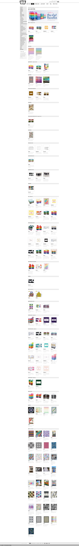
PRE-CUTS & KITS (22, 15)
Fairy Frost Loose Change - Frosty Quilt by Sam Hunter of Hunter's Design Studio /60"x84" (46, 500)
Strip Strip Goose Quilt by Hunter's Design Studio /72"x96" (54, 451)
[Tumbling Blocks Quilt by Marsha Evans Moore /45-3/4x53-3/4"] (31, 434)
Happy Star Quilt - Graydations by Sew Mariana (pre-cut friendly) (53, 463)
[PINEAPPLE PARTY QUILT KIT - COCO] (46, 201)
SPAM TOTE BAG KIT (30, 298)
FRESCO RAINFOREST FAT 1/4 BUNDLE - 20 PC (38, 32)
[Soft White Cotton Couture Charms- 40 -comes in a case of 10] (31, 240)
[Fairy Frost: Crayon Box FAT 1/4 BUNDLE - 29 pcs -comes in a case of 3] (31, 345)
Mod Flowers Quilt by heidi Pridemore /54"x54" (39, 462)
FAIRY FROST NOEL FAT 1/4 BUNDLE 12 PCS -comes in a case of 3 (46, 339)
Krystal (22, 55)
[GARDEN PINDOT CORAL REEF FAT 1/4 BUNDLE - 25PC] (31, 67)
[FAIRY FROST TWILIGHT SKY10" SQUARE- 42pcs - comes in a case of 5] (46, 368)
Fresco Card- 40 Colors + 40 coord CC (31, 43)
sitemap (38, 543)
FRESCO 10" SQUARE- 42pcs (46, 32)
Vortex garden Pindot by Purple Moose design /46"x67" (31, 85)
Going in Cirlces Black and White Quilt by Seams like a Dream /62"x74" (39, 525)
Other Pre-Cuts (22, 44)
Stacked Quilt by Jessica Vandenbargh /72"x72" (53, 512)
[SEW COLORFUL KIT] (39, 266)
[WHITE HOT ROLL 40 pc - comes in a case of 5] (46, 148)
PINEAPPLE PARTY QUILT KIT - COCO (46, 206)
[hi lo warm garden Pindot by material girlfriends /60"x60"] (39, 79)
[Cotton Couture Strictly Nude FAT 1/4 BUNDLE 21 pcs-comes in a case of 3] (46, 93)
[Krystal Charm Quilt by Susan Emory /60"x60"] (31, 494)
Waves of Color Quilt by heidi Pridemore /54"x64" (31, 462)
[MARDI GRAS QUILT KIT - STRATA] (31, 410)
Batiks (25, 52)
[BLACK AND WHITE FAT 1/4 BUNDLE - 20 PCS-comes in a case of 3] (54, 396)
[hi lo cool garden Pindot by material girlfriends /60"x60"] (46, 79)
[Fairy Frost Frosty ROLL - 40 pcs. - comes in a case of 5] (31, 357)
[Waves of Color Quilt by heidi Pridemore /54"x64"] (31, 457)
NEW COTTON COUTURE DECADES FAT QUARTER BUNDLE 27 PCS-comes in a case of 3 (54, 258)
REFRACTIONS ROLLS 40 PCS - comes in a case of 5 (31, 193)
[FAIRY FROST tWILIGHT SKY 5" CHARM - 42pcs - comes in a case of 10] (39, 368)
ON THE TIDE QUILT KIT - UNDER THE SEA (53, 415)
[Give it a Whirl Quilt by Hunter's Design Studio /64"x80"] (46, 445)
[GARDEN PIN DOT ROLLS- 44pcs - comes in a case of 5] (39, 306)
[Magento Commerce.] (23, 2)
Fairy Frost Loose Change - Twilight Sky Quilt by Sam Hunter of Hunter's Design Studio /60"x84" (31, 513)
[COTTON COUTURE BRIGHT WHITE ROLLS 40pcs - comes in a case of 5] (46, 227)
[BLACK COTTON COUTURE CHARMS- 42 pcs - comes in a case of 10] (46, 240)
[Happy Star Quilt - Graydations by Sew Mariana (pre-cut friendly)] (54, 457)
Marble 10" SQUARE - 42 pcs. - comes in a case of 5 (54, 325)
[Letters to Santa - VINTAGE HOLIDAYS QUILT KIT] (31, 421)
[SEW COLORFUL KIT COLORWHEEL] (46, 266)
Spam (21, 36)
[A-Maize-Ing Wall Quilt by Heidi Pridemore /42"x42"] (39, 445)
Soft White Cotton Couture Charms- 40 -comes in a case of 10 (31, 246)
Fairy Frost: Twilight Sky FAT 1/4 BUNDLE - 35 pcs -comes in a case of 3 (54, 362)
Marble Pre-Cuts (22, 41)
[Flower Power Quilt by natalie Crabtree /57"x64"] (46, 457)
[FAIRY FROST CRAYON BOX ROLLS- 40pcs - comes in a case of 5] (39, 345)
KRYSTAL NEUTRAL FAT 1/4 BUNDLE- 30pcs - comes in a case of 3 (31, 388)
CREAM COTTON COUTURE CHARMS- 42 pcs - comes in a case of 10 (38, 246)
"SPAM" (21, 52)
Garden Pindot (22, 19)
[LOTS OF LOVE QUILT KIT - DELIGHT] (46, 410)
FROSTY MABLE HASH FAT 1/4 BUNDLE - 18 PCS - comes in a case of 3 (39, 402)
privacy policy (33, 543)
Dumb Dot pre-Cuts (22, 37)
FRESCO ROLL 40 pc (53, 32)
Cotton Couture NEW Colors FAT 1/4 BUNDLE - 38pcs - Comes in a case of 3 (31, 233)
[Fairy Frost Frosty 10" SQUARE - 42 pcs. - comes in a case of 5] (46, 357)
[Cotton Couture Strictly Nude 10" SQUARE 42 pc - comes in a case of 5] (31, 93)
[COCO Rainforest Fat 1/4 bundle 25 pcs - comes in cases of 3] (31, 201)
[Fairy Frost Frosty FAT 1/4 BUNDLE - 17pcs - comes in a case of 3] (54, 345)
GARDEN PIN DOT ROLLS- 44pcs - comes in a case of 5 (38, 312)
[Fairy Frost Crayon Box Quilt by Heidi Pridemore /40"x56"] (39, 434)
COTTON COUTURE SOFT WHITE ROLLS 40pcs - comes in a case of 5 (54, 246)
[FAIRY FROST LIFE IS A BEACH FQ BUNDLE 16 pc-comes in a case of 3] (31, 161)
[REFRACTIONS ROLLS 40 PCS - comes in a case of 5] (31, 188)
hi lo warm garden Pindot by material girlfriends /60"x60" (39, 85)
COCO (21, 53)
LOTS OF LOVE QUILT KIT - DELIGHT (45, 415)
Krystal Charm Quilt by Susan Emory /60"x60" (30, 499)
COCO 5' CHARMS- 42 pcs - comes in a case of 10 (54, 206)
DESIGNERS (21, 8)
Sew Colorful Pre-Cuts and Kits (23, 34)
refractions (21, 30)
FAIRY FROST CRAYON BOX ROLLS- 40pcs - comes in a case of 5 (39, 351)
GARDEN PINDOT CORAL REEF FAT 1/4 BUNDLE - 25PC (31, 72)
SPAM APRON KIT (37, 298)
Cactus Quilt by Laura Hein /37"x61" (54, 439)
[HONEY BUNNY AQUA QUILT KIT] (39, 410)
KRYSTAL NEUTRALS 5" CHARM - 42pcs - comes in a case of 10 (39, 388)
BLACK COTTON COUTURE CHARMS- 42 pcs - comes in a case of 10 (46, 246)
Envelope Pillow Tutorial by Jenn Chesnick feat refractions (46, 488)
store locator (55, 0)
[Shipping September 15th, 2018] (54, 357)
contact (43, 543)
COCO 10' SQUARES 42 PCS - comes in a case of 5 (31, 218)
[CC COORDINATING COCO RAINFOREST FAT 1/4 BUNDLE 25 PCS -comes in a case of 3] (46, 213)
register (52, 0)
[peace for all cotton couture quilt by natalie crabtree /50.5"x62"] (31, 107)
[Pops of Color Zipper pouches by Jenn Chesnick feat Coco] (31, 483)
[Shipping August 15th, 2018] (31, 320)
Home (28, 7)
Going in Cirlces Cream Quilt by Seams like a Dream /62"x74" (46, 525)
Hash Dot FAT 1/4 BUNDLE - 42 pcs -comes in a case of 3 (31, 402)
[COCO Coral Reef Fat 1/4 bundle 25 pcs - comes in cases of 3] (39, 201)
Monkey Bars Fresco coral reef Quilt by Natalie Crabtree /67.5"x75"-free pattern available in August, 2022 (31, 58)
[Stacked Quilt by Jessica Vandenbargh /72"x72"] (54, 507)
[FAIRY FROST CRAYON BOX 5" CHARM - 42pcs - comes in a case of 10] (46, 345)
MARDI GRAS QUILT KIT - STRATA (30, 415)
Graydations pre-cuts (22, 29)
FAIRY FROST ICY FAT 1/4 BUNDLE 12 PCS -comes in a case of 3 (54, 339)
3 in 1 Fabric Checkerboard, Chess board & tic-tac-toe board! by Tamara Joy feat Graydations (39, 476)
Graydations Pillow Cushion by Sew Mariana (31, 474)
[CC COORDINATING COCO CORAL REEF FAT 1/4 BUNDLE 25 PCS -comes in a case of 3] (54, 213)
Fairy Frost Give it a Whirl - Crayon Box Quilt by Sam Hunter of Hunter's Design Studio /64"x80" (39, 513)
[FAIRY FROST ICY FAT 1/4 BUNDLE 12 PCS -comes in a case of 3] (54, 334)
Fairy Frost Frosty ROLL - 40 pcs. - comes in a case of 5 (31, 362)
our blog (40, 543)
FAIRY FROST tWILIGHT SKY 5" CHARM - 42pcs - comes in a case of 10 (39, 374)
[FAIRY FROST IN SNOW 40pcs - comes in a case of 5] (31, 334)
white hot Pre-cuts (22, 27)
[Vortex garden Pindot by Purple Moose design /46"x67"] (31, 79)
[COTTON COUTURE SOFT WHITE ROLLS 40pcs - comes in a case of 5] (54, 240)
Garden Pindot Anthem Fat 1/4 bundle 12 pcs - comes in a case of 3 (46, 312)
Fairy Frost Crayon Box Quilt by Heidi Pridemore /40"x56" (39, 439)
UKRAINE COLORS (22, 14)
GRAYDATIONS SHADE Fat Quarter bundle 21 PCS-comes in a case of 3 (46, 180)
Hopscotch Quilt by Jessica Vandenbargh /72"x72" (46, 512)
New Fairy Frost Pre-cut (23, 28)
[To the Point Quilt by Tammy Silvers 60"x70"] (31, 531)
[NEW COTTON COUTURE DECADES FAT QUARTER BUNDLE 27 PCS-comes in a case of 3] (54, 252)
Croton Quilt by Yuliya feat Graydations (46, 474)
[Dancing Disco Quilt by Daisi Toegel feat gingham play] (54, 483)
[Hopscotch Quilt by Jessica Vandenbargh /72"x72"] (46, 507)
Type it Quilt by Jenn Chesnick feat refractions (39, 488)
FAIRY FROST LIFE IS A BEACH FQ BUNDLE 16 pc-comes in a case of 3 (31, 166)
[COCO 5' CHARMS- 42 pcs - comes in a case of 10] (54, 201)
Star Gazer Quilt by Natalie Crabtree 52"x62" (54, 524)
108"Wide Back (23, 52)
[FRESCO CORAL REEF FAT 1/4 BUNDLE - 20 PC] (31, 27)
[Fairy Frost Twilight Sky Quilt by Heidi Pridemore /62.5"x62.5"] (46, 434)
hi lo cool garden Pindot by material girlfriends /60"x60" (46, 85)
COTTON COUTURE (23, 53)
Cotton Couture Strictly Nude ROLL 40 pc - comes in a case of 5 (39, 99)
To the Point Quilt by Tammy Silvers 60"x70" (30, 536)
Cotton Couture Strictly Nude (23, 21)
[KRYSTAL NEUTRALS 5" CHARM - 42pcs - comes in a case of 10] (39, 382)
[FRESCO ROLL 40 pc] (54, 27)
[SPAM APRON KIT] (39, 294)
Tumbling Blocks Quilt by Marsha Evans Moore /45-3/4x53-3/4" (31, 439)
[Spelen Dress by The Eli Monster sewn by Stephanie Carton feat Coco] (54, 469)
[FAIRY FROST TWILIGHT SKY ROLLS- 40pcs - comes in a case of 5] (31, 368)
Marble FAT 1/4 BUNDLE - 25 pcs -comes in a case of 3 (31, 325)
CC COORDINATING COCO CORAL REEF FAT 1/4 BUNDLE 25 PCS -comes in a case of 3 (54, 219)
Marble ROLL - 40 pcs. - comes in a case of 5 (38, 325)
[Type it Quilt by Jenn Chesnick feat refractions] (39, 483)
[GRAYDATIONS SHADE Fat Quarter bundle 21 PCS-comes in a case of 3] (46, 174)
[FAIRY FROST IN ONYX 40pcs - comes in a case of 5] (39, 334)
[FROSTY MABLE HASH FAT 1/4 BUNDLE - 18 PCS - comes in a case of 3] (39, 396)
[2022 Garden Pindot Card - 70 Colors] (46, 67)
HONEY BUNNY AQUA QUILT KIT (39, 414)
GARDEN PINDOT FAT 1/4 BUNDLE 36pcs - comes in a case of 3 (31, 312)
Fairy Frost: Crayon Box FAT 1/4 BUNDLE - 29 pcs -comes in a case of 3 (31, 351)
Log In (58, 0)
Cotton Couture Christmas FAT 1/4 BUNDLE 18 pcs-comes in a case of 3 (31, 127)
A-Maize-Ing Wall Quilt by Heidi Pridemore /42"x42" (39, 450)
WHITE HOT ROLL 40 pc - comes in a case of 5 (45, 153)
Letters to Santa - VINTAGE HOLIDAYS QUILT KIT (31, 426)
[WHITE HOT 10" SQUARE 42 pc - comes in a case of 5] (39, 148)
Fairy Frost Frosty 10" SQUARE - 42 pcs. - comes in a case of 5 (46, 362)
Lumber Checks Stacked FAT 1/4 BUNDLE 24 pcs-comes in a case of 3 (46, 402)
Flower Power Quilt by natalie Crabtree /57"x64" (46, 462)
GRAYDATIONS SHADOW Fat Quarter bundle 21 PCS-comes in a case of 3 (38, 180)
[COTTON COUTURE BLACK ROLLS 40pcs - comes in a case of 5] (31, 252)
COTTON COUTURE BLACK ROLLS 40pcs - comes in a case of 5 (31, 257)
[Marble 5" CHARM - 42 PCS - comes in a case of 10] (46, 320)
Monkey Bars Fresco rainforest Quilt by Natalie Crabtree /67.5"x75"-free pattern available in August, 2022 (39, 58)
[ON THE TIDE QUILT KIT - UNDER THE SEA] (54, 410)
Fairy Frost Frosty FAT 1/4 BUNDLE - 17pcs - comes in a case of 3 (54, 351)
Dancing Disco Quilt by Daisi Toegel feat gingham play (54, 488)
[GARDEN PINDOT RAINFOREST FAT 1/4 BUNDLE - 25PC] (39, 67)
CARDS (21, 48)
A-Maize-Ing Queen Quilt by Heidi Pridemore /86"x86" (31, 451)
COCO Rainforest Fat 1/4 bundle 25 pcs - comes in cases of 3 (31, 207)
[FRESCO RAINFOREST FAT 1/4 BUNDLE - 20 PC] (39, 27)
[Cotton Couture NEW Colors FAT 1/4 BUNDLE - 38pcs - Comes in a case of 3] (31, 227)
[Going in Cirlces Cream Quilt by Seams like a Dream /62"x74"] (46, 519)
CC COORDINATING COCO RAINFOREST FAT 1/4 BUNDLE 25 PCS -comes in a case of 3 (46, 219)
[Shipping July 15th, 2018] (31, 396)
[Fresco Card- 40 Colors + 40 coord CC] (31, 38)
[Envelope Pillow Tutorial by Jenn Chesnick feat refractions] (46, 483)
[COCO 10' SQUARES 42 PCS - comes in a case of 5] (31, 213)
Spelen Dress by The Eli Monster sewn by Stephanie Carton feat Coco (53, 475)
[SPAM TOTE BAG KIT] (31, 294)
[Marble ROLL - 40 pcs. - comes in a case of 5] (39, 320)
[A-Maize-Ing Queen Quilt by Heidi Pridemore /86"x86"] (31, 445)
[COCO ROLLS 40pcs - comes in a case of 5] (39, 213)
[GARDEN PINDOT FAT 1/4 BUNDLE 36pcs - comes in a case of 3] (31, 306)
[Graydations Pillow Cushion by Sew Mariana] (31, 469)
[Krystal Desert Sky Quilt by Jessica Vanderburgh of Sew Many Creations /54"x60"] (39, 494)
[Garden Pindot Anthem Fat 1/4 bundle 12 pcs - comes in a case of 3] (46, 306)
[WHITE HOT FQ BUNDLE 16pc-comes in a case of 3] (31, 148)
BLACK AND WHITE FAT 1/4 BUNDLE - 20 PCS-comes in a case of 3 (54, 402)
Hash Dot (21, 55)
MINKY (21, 13)
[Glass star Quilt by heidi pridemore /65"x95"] (31, 135)
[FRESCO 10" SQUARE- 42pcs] (46, 27)
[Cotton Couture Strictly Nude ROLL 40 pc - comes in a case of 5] (39, 93)
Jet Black (21, 35)
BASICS (21, 12)
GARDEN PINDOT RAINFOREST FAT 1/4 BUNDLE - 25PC (38, 72)
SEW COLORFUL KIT (37, 271)
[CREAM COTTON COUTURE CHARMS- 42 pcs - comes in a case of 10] (39, 240)
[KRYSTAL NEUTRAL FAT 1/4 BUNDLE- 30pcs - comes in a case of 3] (31, 382)
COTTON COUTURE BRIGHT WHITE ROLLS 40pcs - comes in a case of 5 (46, 233)
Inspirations (21, 20)
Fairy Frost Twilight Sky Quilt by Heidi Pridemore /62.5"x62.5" (46, 439)
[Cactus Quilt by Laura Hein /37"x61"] (54, 434)
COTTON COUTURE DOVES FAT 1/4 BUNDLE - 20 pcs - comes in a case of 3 (54, 233)
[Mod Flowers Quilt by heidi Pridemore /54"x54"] (39, 457)
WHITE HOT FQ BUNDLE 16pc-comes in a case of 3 (31, 153)
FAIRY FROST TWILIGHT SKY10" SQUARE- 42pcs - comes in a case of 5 (46, 374)
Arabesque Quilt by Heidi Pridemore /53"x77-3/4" (31, 524)
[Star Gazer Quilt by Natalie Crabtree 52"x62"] (54, 519)
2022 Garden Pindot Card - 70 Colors (46, 72)
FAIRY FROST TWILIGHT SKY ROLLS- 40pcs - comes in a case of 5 (31, 374)
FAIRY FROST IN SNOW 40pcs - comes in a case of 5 (31, 339)
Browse (30, 7)
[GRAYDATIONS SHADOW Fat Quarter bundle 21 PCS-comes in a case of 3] (39, 174)
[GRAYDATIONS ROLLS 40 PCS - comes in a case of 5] (31, 174)
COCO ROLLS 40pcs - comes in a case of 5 (39, 218)
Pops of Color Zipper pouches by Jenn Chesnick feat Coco (31, 488)
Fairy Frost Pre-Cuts (22, 42)
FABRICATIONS (21, 49)
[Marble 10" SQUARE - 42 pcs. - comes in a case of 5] (54, 320)
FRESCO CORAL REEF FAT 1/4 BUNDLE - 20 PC (31, 32)
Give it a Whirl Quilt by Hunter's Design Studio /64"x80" (45, 451)
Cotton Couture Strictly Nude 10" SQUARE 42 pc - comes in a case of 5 (31, 99)
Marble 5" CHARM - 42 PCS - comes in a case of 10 (46, 325)
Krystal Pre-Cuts (22, 43)
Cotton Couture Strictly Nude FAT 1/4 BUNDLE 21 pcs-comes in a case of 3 (46, 99)
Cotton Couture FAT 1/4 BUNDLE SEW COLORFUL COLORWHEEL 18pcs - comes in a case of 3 (38, 233)
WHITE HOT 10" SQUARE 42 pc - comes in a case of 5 (39, 153)
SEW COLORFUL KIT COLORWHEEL (45, 271)
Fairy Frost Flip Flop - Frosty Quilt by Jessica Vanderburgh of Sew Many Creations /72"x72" (54, 500)
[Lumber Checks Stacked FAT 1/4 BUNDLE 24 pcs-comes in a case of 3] (46, 396)
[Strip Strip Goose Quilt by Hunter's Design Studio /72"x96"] (54, 445)
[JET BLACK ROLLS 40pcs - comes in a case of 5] (31, 281)
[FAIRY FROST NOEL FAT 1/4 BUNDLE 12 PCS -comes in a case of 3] (46, 334)
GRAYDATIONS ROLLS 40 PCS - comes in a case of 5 (31, 180)
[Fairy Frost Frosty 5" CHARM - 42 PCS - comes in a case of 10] (39, 357)
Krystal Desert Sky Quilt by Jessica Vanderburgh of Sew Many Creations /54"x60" (39, 500)
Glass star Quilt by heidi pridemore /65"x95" (31, 140)
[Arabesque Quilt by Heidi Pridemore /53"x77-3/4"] (31, 519)
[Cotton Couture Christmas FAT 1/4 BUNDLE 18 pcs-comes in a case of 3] (31, 121)
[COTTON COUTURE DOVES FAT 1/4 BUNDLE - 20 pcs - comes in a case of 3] (54, 227)
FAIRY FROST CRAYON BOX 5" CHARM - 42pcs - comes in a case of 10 (46, 351)
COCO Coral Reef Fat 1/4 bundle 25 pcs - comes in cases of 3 (39, 207)
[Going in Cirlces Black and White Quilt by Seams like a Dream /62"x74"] (39, 519)
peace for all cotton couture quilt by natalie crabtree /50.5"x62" (31, 113)
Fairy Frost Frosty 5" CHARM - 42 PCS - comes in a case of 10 (39, 362)
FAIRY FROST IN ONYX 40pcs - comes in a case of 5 (39, 339)
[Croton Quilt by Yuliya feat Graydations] (46, 469)
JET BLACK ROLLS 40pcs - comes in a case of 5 (30, 286)
